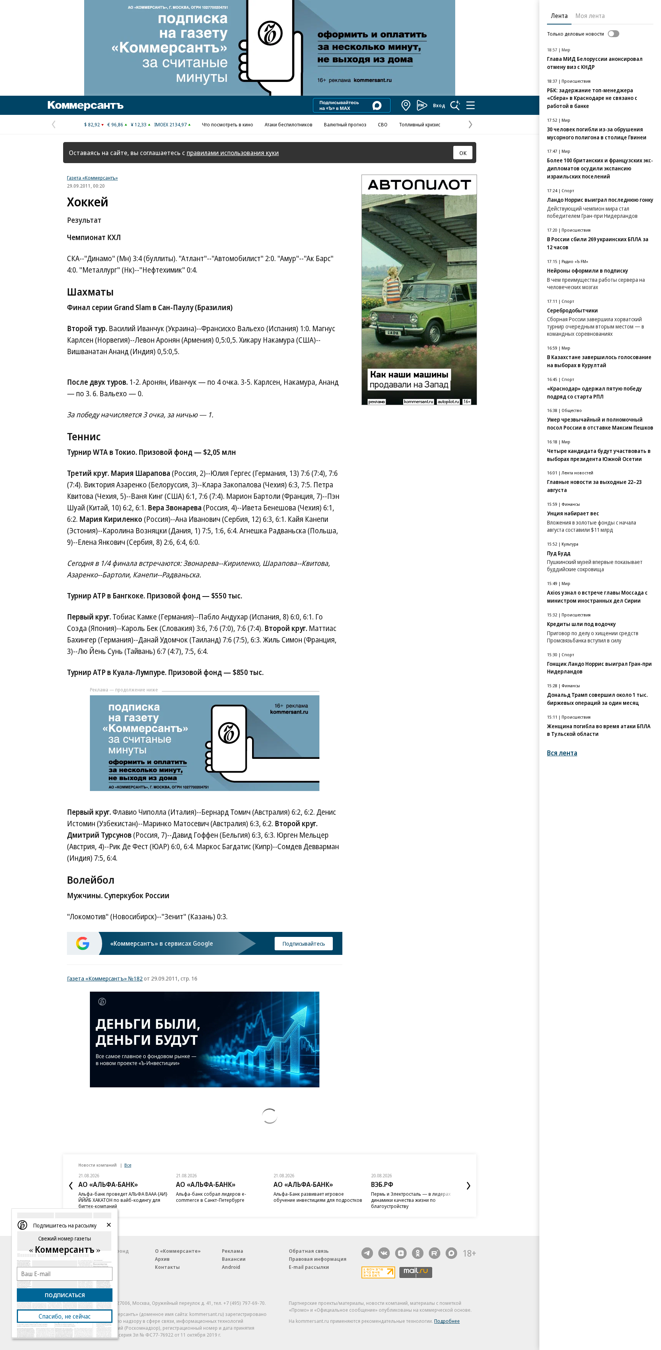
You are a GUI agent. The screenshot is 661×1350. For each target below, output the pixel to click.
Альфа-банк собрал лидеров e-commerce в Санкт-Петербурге (211, 1196)
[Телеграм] (367, 1253)
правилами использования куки (233, 152)
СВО (382, 124)
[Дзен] (401, 1253)
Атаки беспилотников (289, 124)
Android (231, 1266)
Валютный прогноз (345, 124)
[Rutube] (434, 1253)
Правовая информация (318, 1258)
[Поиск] (455, 105)
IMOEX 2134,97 (170, 124)
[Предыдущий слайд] (70, 1185)
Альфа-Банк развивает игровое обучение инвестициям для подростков (318, 1196)
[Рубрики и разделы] (470, 105)
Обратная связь (309, 1250)
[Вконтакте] (384, 1253)
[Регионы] (406, 105)
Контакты (167, 1266)
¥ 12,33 (139, 124)
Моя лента (590, 15)
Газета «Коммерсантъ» (92, 177)
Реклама (232, 1250)
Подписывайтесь (303, 943)
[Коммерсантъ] (86, 105)
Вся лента (562, 753)
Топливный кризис (419, 124)
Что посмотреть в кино (227, 124)
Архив (162, 1258)
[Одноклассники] (417, 1253)
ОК (463, 153)
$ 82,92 (92, 124)
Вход (439, 105)
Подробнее (447, 1320)
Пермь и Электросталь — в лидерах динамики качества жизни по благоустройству (411, 1199)
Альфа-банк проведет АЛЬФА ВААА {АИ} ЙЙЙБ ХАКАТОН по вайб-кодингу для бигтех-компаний (123, 1199)
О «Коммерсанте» (178, 1250)
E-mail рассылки (309, 1266)
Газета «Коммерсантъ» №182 (105, 978)
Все (127, 1165)
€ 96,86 (115, 124)
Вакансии (234, 1258)
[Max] (451, 1253)
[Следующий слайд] (468, 1185)
